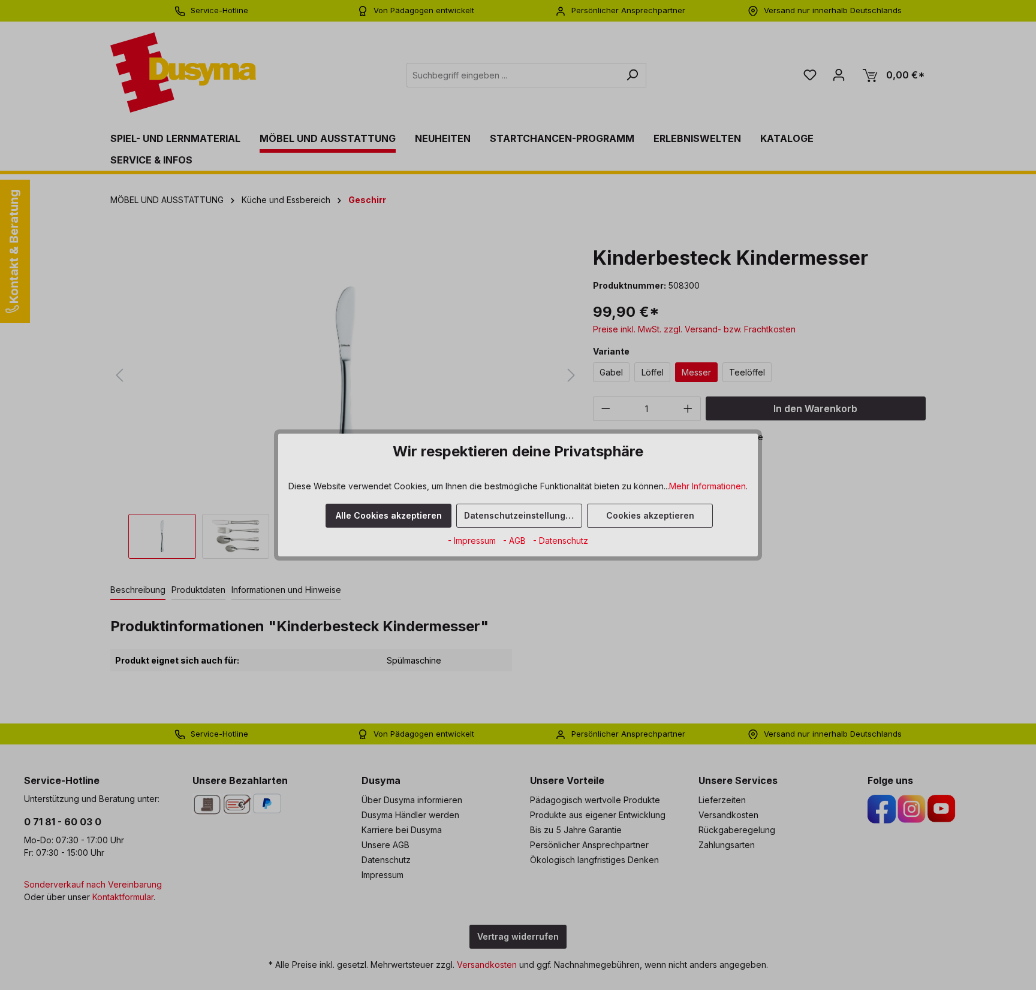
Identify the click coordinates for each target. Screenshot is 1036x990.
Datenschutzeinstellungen (520, 515)
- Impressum (473, 540)
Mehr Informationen (707, 486)
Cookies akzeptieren (650, 515)
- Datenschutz (560, 540)
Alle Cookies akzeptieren (389, 515)
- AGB (515, 540)
